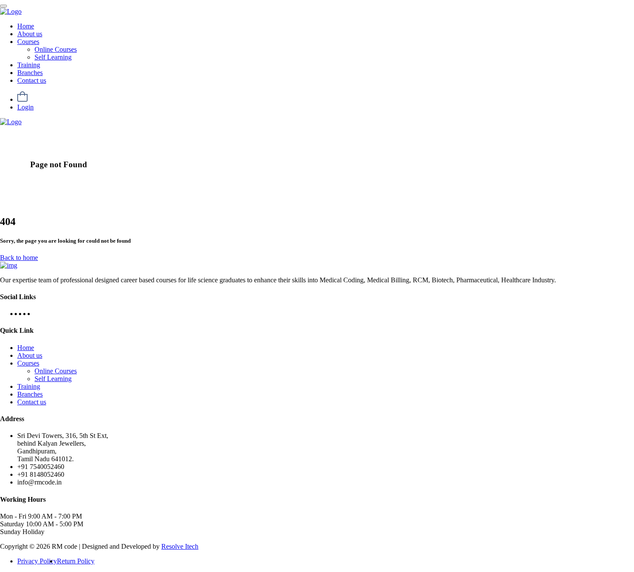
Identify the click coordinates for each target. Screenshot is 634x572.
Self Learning (53, 57)
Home (25, 26)
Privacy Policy (37, 561)
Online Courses (56, 49)
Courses (28, 41)
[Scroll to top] (3, 6)
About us (29, 34)
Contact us (31, 80)
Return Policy (75, 561)
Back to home (19, 257)
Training (28, 65)
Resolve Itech (179, 546)
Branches (30, 72)
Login (25, 107)
